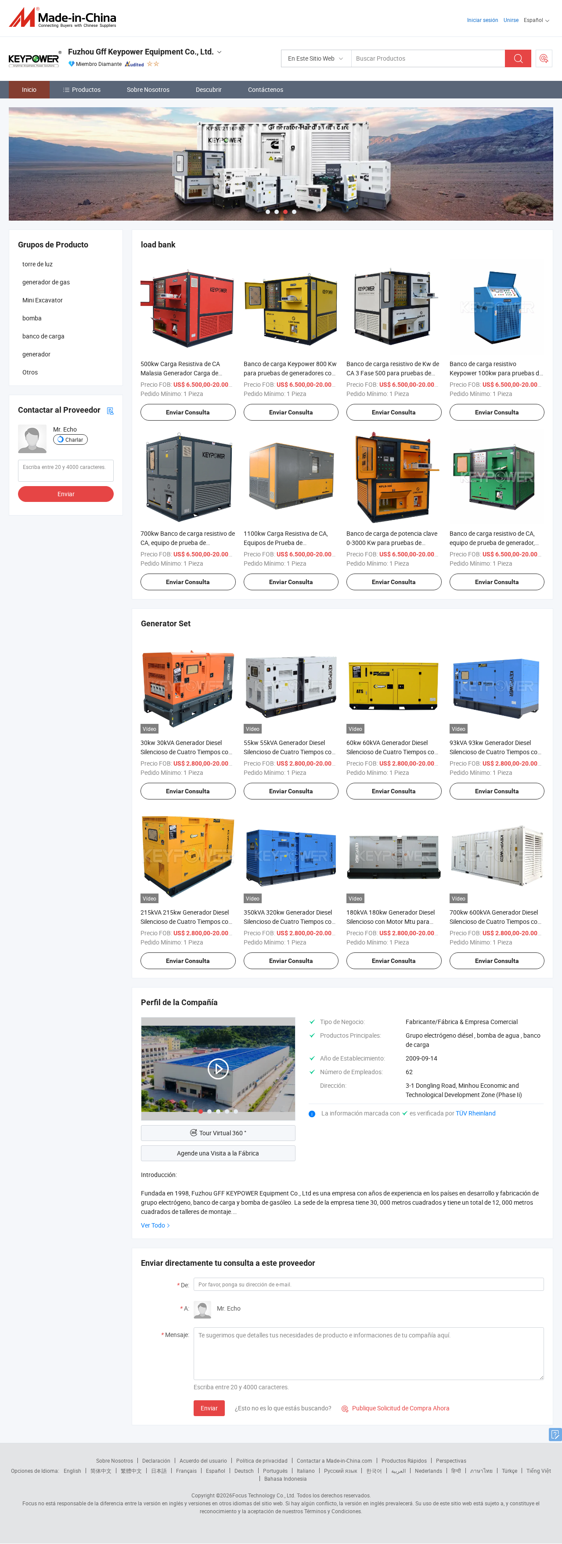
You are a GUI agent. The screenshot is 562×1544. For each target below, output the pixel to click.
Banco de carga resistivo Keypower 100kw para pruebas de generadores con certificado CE (496, 373)
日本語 (159, 1470)
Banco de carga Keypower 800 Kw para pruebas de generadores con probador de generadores (290, 373)
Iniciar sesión (482, 19)
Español (215, 1470)
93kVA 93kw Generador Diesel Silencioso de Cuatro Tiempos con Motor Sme (495, 751)
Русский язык (340, 1470)
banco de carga (43, 336)
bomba (32, 318)
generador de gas (46, 282)
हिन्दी (456, 1470)
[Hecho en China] (65, 17)
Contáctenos (265, 89)
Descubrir (209, 89)
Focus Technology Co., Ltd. (263, 1495)
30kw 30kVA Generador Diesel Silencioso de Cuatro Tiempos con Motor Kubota (186, 751)
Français (186, 1470)
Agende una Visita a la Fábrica (218, 1153)
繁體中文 (131, 1470)
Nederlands (428, 1470)
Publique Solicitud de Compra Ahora (396, 1408)
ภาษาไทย (481, 1470)
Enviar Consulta (188, 412)
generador (36, 354)
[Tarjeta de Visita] (110, 410)
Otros (30, 372)
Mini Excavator (42, 300)
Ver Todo (153, 1225)
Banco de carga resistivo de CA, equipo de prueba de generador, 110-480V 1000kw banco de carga (496, 542)
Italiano (306, 1470)
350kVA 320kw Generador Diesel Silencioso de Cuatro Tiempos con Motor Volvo (289, 921)
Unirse (511, 19)
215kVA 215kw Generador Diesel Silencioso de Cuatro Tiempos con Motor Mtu (186, 921)
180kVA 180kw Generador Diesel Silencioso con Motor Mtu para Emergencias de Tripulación (390, 921)
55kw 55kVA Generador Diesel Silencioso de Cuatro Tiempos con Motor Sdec (289, 751)
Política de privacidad (262, 1460)
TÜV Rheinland (476, 1113)
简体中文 (101, 1470)
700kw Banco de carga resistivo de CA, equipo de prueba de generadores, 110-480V (187, 542)
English (72, 1470)
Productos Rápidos (404, 1460)
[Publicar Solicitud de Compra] (544, 58)
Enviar (209, 1408)
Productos (86, 89)
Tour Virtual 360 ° (222, 1133)
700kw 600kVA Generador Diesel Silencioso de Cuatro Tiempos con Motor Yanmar (495, 921)
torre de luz (37, 264)
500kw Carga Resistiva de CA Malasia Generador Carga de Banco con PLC (180, 373)
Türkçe (509, 1470)
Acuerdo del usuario (203, 1460)
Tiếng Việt (538, 1470)
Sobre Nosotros (148, 89)
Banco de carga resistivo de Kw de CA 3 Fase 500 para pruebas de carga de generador (392, 373)
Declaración (156, 1460)
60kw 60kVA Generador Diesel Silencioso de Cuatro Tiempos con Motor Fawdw (392, 751)
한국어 (374, 1470)
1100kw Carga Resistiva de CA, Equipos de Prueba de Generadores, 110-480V (286, 542)
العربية (398, 1470)
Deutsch (244, 1470)
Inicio (29, 89)
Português (275, 1470)
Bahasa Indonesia (285, 1478)
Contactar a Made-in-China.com (334, 1460)
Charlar (74, 439)
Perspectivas (451, 1460)
